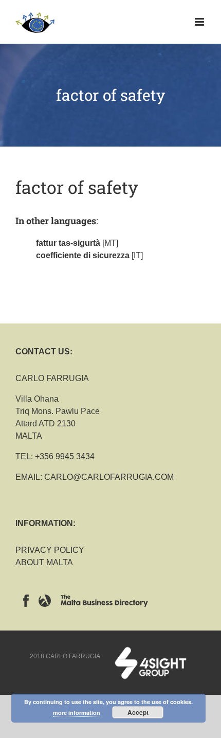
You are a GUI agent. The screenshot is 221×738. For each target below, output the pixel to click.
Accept (138, 712)
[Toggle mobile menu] (200, 21)
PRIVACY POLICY (49, 550)
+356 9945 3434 (65, 456)
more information (76, 712)
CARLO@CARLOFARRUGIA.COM (109, 477)
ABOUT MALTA (44, 562)
